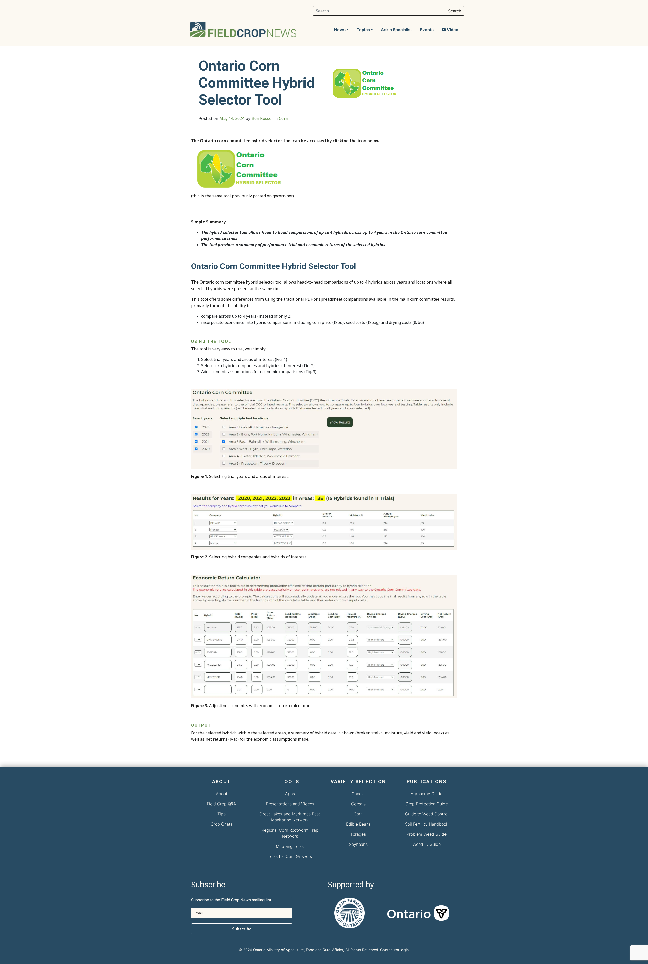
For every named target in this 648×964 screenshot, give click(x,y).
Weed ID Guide (427, 844)
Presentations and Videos (290, 803)
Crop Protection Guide (426, 803)
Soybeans (358, 844)
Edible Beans (358, 824)
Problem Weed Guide (427, 834)
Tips (221, 813)
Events (427, 29)
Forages (358, 834)
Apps (290, 793)
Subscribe (242, 929)
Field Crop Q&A (221, 803)
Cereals (358, 803)
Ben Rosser (262, 118)
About (221, 793)
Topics (363, 29)
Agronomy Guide (426, 793)
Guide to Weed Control (426, 813)
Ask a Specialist (396, 29)
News (340, 29)
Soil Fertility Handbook (426, 824)
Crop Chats (221, 824)
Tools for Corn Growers (290, 856)
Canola (358, 793)
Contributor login (394, 950)
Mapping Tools (290, 846)
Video (452, 29)
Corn (283, 118)
